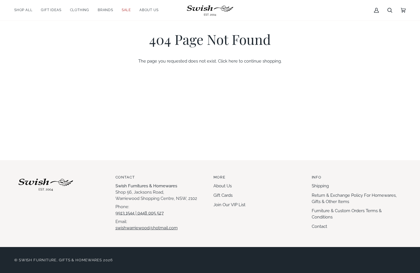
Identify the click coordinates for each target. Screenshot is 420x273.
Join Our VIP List (229, 204)
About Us (222, 185)
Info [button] (317, 177)
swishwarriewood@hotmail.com (146, 227)
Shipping (320, 185)
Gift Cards (223, 195)
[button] (25, 10)
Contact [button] (125, 177)
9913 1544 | (126, 212)
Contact (319, 226)
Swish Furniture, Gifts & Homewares (60, 260)
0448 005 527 (150, 212)
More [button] (219, 177)
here (233, 61)
